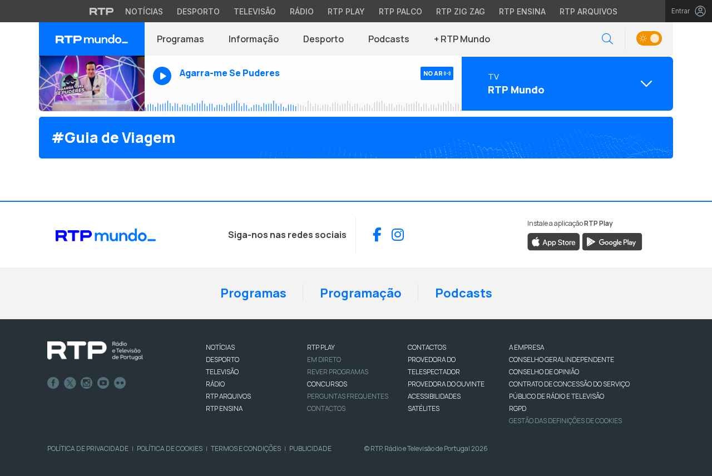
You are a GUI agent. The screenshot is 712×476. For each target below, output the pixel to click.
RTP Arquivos (588, 11)
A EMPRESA (526, 347)
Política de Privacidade (87, 448)
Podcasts (388, 39)
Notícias (144, 11)
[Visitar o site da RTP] (102, 11)
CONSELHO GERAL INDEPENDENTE (561, 359)
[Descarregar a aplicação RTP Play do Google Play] (612, 241)
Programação (361, 293)
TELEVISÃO (222, 371)
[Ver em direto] (92, 83)
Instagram (87, 383)
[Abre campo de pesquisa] (607, 39)
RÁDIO (215, 384)
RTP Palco (400, 11)
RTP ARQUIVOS (228, 396)
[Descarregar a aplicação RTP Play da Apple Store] (553, 241)
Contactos (326, 408)
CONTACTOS (427, 347)
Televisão (255, 11)
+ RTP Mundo (462, 39)
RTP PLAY (321, 347)
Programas (180, 39)
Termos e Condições (246, 448)
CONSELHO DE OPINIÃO (544, 371)
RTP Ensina (522, 11)
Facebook (53, 383)
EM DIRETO (324, 359)
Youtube (103, 383)
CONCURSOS (327, 384)
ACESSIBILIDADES (434, 396)
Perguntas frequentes (347, 396)
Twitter (70, 383)
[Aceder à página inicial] (92, 39)
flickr (120, 383)
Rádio (302, 11)
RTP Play (346, 11)
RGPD (517, 408)
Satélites (423, 408)
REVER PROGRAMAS (337, 371)
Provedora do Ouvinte (446, 384)
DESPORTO (222, 359)
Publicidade (310, 448)
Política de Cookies (169, 448)
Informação (254, 39)
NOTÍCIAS (220, 347)
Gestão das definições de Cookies (565, 420)
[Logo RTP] (95, 350)
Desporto (198, 11)
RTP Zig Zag (460, 11)
